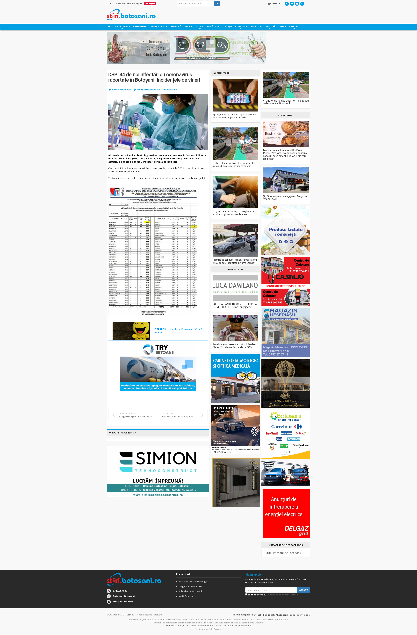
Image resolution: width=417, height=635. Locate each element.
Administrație (158, 26)
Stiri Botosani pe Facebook (283, 553)
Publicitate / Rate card (275, 614)
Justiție (227, 26)
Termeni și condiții (175, 625)
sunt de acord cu (272, 594)
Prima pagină (242, 614)
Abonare (303, 589)
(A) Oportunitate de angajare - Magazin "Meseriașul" (285, 198)
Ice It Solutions (187, 596)
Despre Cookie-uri (224, 625)
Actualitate (171, 89)
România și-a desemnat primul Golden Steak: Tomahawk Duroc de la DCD (234, 346)
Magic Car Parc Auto (190, 586)
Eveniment (139, 26)
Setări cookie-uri (243, 625)
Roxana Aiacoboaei (121, 89)
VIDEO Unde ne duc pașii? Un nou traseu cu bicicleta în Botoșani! (286, 102)
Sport (188, 26)
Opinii (282, 26)
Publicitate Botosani (190, 591)
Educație (256, 26)
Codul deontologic (300, 614)
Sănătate (213, 26)
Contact (256, 614)
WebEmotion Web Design (193, 581)
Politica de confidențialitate (282, 594)
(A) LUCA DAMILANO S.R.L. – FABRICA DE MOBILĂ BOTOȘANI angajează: (235, 306)
